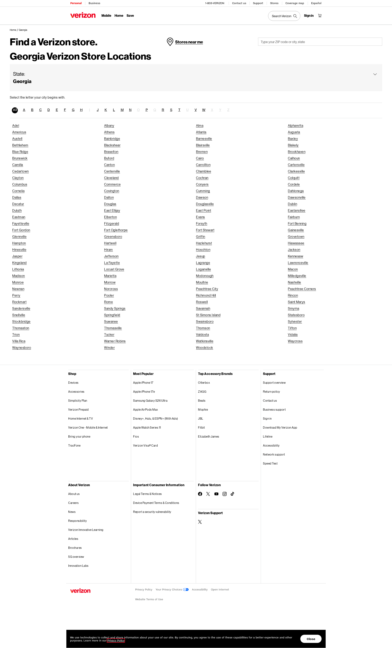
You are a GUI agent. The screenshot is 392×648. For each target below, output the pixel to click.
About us (74, 494)
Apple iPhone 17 (143, 382)
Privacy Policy (143, 589)
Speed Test (270, 463)
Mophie (203, 409)
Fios (136, 436)
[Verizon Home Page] (83, 15)
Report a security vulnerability (152, 512)
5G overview (76, 556)
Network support (274, 454)
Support (258, 3)
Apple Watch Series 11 (147, 427)
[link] (14, 30)
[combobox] (320, 42)
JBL (200, 418)
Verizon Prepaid (78, 409)
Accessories (76, 391)
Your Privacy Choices (169, 589)
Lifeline (267, 436)
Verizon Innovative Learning (86, 529)
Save (130, 15)
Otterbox (204, 382)
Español (316, 3)
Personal (75, 3)
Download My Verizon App (280, 427)
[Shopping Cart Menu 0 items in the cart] (319, 15)
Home (119, 15)
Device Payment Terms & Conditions (156, 503)
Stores (274, 3)
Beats (202, 400)
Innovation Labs (78, 565)
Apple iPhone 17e (144, 391)
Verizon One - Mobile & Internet (88, 427)
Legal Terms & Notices (147, 494)
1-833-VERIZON (214, 3)
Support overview (274, 382)
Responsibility (77, 520)
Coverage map (294, 3)
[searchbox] (320, 42)
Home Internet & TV (80, 418)
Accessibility (271, 445)
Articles (73, 538)
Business (94, 3)
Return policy (271, 391)
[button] (23, 30)
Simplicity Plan (77, 400)
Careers (73, 503)
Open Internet (220, 589)
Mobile (106, 15)
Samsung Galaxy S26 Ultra (150, 400)
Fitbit (201, 427)
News (72, 512)
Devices (73, 382)
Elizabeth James (208, 436)
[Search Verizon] (284, 16)
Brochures (75, 547)
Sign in (267, 418)
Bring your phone (79, 436)
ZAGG (202, 391)
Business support (274, 409)
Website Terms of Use (149, 599)
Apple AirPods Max (145, 409)
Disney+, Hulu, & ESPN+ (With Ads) (155, 418)
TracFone (74, 445)
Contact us (239, 3)
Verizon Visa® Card (145, 445)
